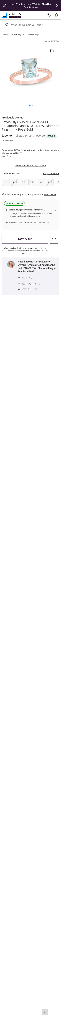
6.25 (50, 182)
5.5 (23, 182)
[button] (56, 5)
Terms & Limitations (41, 222)
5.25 (15, 182)
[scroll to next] (58, 182)
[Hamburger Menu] (4, 15)
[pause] (4, 5)
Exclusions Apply (8, 140)
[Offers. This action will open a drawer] (49, 15)
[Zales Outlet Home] (15, 15)
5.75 (32, 182)
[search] (6, 24)
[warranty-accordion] (55, 210)
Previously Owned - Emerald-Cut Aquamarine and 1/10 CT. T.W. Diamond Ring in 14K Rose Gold (30, 125)
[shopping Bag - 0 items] (57, 16)
